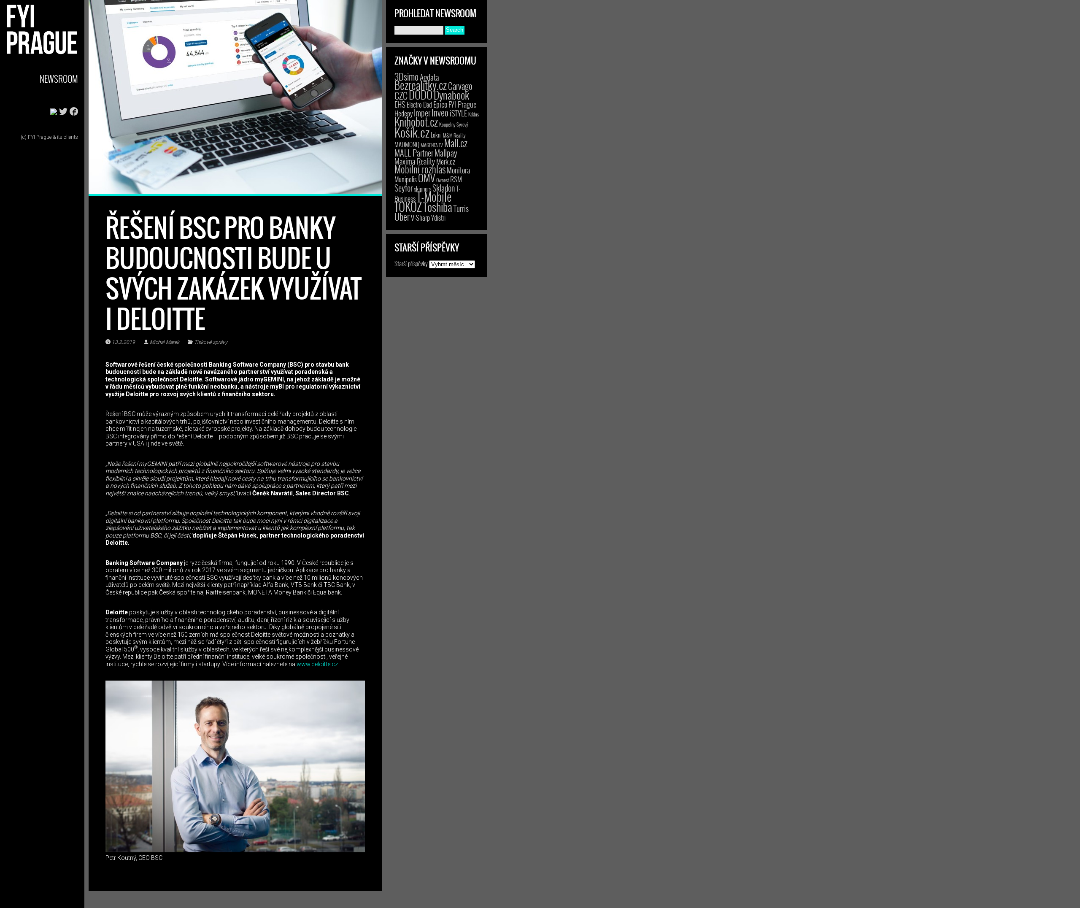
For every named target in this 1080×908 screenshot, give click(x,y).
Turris (461, 208)
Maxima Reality (414, 161)
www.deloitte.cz (317, 664)
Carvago (460, 85)
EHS (399, 104)
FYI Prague (462, 104)
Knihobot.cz (416, 122)
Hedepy (403, 113)
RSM (456, 179)
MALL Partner (413, 152)
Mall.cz (455, 143)
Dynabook (451, 95)
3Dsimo (406, 76)
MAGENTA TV (432, 145)
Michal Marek (164, 342)
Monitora (458, 170)
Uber (402, 216)
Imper (422, 112)
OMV (426, 177)
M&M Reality (454, 135)
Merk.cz (445, 161)
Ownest (442, 180)
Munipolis (405, 179)
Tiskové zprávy (210, 342)
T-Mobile (434, 196)
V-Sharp (420, 217)
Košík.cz (411, 132)
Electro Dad (419, 105)
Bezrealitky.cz (420, 85)
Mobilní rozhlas (420, 169)
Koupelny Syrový (453, 124)
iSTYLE (458, 113)
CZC (401, 95)
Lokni (436, 134)
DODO (420, 94)
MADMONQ (406, 144)
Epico (440, 104)
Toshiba (437, 206)
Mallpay (446, 152)
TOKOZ (408, 206)
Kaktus (473, 114)
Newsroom (59, 78)
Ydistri (438, 218)
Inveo (440, 112)
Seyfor (403, 187)
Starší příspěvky (411, 263)
